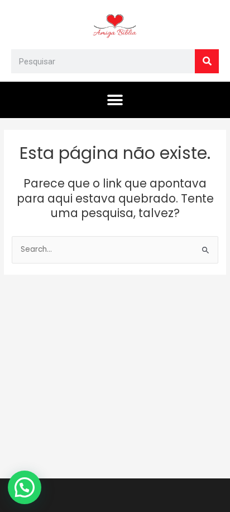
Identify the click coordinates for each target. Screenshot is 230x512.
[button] (115, 99)
